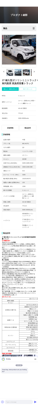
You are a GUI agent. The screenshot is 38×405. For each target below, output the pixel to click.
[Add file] (2, 402)
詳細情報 (10, 128)
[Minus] (35, 359)
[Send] (35, 402)
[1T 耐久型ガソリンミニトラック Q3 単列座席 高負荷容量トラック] (19, 50)
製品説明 (28, 128)
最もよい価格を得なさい (11, 89)
